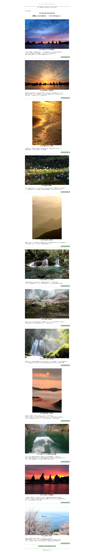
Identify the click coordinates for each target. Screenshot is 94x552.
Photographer (47, 7)
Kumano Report (54, 7)
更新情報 (41, 7)
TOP (38, 7)
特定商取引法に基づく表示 (47, 550)
